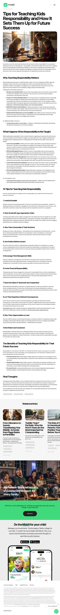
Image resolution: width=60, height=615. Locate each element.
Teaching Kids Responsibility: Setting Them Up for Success (22, 180)
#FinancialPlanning (52, 448)
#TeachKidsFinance (29, 394)
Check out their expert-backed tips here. (38, 310)
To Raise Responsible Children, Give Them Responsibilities (28, 104)
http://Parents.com (8, 308)
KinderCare (9, 104)
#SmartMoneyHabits (18, 394)
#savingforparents (7, 448)
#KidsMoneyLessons (8, 394)
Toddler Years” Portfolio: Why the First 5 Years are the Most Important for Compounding (34, 428)
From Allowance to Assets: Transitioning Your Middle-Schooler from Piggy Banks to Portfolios (12, 429)
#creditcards (51, 445)
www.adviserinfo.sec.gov (37, 597)
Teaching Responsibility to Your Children (17, 123)
